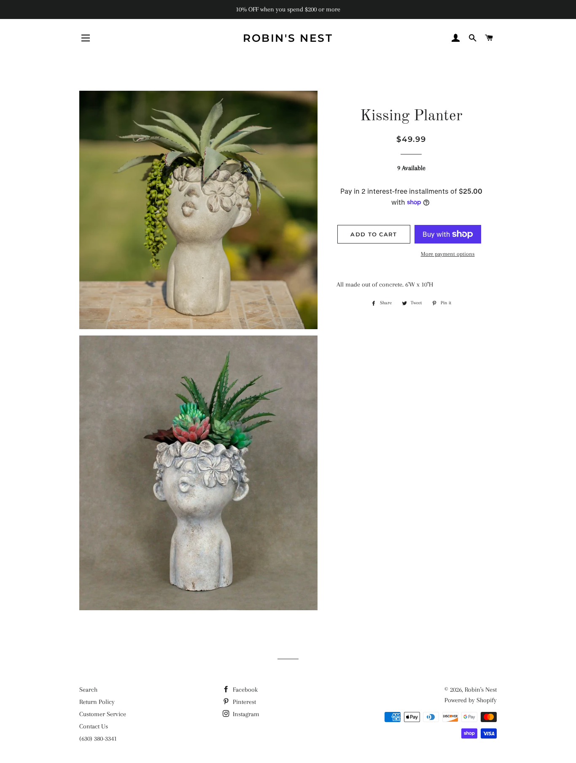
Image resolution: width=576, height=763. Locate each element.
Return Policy (97, 702)
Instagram (245, 714)
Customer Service (102, 714)
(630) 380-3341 (98, 738)
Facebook (244, 689)
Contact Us (93, 726)
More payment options (448, 254)
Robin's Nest (288, 38)
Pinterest (243, 702)
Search (88, 689)
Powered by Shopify (470, 700)
